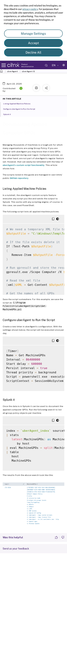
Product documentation (27, 65)
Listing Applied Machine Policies (16, 104)
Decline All (33, 52)
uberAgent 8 (28, 71)
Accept (33, 43)
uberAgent (12, 71)
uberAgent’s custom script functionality (23, 165)
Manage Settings (33, 33)
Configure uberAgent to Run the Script (19, 109)
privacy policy (30, 9)
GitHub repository (19, 178)
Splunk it (7, 114)
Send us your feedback (16, 548)
